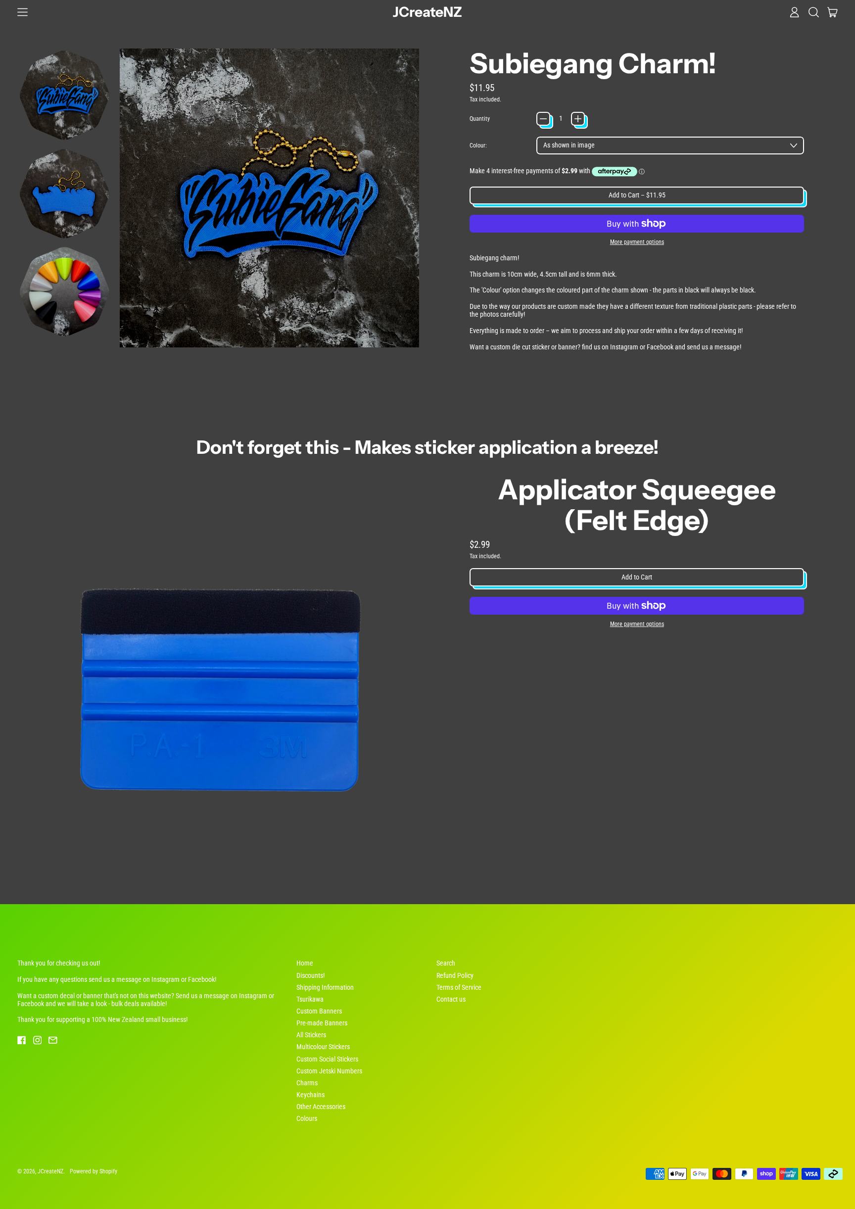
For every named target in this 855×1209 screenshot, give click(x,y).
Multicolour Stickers (323, 1047)
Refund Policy (455, 975)
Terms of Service (458, 987)
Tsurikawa (310, 999)
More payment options (637, 242)
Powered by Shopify (93, 1171)
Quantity (480, 118)
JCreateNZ (427, 12)
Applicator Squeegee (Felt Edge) (637, 505)
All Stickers (311, 1035)
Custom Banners (319, 1011)
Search (445, 963)
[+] (578, 119)
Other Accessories (320, 1107)
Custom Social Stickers (327, 1059)
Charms (307, 1083)
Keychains (310, 1095)
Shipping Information (325, 987)
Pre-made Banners (321, 1023)
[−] (543, 119)
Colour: (478, 145)
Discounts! (310, 975)
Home (304, 963)
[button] (813, 12)
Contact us (451, 999)
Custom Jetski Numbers (329, 1071)
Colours (306, 1118)
